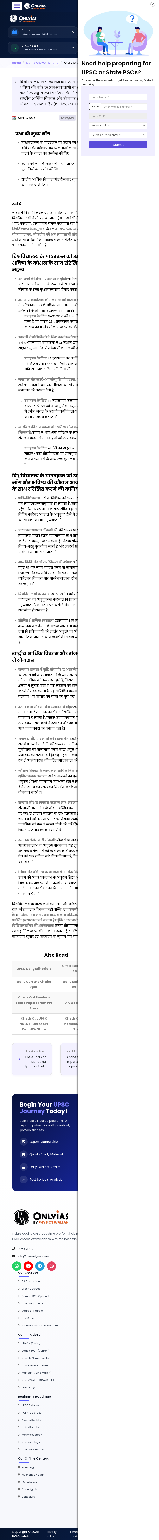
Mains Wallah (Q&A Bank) (38, 1380)
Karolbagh (28, 1467)
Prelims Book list (32, 1420)
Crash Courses (31, 1289)
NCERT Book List (31, 1412)
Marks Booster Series (35, 1365)
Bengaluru (28, 1497)
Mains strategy (31, 1442)
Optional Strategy (33, 1449)
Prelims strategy (32, 1435)
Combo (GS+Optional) (36, 1296)
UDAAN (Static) (31, 1343)
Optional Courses (33, 1303)
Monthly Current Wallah (36, 1358)
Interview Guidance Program (40, 1325)
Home (16, 63)
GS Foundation (31, 1281)
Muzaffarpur (29, 1482)
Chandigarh (29, 1489)
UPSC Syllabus (30, 1405)
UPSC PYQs (28, 1387)
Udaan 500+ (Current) (35, 1351)
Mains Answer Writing (42, 63)
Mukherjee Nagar (33, 1474)
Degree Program (32, 1311)
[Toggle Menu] (17, 6)
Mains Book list (31, 1427)
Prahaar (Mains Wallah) (36, 1373)
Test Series (28, 1318)
